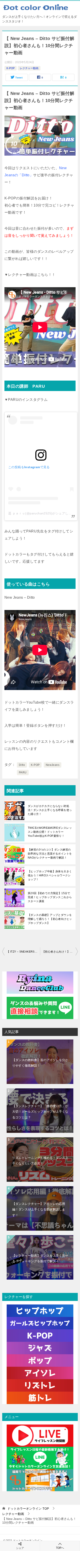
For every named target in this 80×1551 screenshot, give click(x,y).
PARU (23, 772)
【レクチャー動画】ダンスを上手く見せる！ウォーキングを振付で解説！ (40, 1258)
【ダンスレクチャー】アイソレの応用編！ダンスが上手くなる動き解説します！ (38, 1209)
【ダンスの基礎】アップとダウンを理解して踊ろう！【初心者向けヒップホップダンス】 (50, 919)
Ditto (22, 764)
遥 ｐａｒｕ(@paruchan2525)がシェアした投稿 (43, 513)
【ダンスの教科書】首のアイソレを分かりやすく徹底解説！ (40, 1062)
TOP (28, 1508)
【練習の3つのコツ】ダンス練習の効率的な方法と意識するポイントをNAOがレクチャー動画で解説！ (50, 853)
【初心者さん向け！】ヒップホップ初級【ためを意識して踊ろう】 (60, 951)
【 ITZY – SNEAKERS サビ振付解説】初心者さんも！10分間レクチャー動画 (23, 951)
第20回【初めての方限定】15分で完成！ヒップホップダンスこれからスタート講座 (50, 897)
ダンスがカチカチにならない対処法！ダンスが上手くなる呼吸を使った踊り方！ (50, 810)
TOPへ (60, 1547)
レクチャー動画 (29, 68)
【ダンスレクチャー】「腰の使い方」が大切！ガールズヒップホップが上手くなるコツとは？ (40, 1111)
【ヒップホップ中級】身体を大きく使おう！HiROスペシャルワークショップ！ (50, 875)
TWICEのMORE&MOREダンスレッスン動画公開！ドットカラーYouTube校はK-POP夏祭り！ (50, 831)
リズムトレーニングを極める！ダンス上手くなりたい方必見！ (40, 1160)
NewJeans (52, 764)
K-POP (10, 68)
